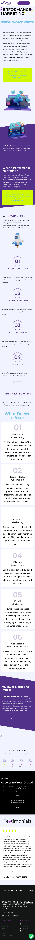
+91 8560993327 (7, 912)
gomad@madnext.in (10, 916)
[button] (31, 936)
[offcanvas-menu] (32, 2)
